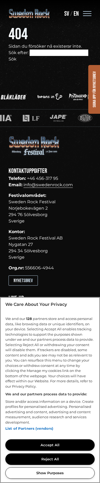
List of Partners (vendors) (29, 428)
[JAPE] (47, 118)
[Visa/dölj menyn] (87, 13)
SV (66, 14)
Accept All (50, 445)
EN (76, 14)
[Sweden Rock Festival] (29, 14)
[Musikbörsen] (73, 118)
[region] (50, 390)
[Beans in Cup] (47, 96)
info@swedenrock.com (48, 184)
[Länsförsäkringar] (19, 118)
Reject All (50, 459)
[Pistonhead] (79, 96)
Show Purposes (50, 473)
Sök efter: (19, 52)
